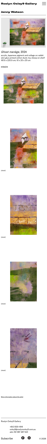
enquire (4, 66)
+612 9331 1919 (16, 426)
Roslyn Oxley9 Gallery (11, 421)
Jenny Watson (12, 11)
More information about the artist (12, 397)
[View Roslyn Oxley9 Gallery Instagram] (29, 437)
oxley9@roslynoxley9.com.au (23, 429)
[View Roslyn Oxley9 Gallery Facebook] (22, 437)
